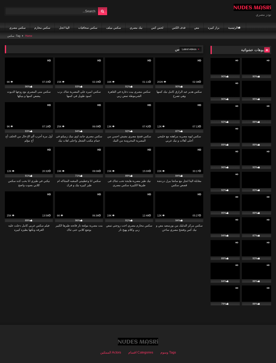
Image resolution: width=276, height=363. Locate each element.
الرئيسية (233, 27)
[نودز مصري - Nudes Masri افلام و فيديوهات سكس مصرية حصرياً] (252, 8)
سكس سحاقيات (87, 27)
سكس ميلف (113, 27)
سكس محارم (42, 27)
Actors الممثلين (110, 352)
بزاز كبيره (213, 27)
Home (28, 35)
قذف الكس (178, 27)
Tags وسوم (168, 352)
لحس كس (157, 27)
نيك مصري (136, 27)
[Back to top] (263, 351)
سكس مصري (17, 27)
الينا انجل (64, 27)
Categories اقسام (140, 352)
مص (196, 27)
